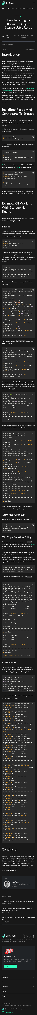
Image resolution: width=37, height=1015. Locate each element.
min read (5, 49)
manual (32, 544)
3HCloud (18, 167)
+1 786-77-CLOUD (7, 1004)
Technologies (18, 16)
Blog (7, 8)
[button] (33, 3)
